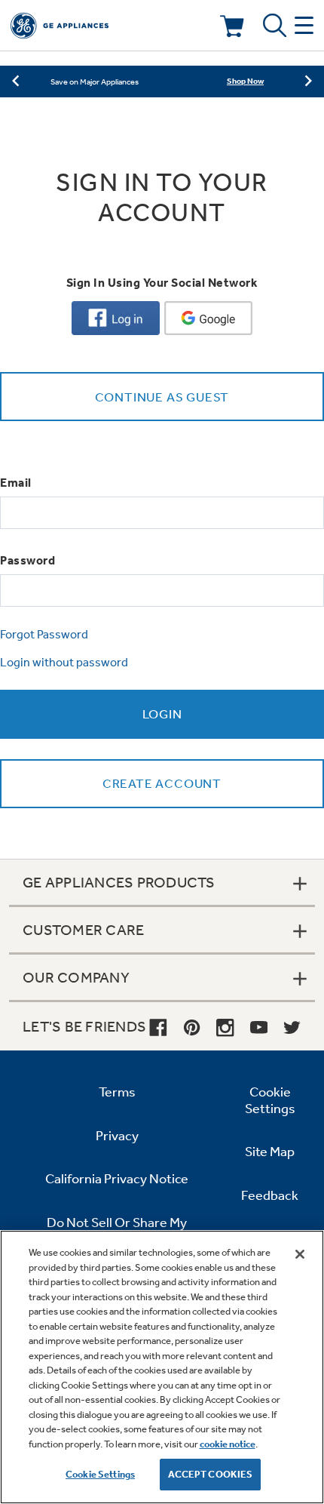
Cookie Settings (100, 1474)
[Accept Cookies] (299, 1254)
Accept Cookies (210, 1474)
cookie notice (227, 1444)
